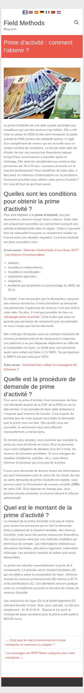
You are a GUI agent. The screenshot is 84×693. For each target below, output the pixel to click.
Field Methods (24, 22)
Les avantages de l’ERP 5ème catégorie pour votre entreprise (40, 655)
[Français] (25, 12)
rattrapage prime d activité (21, 317)
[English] (31, 12)
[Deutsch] (42, 12)
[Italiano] (47, 12)
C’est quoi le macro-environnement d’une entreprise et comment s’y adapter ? (36, 642)
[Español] (36, 12)
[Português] (53, 12)
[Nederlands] (59, 12)
